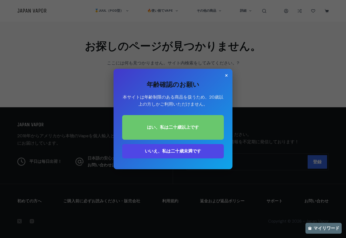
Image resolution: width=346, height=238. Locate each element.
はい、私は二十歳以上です (173, 127)
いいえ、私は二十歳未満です (173, 151)
